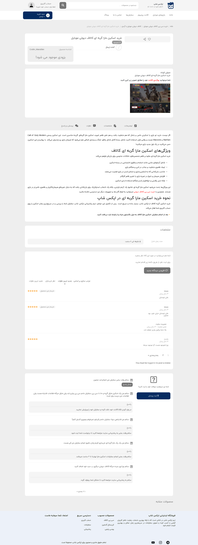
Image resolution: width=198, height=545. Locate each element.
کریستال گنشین (108, 525)
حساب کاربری (86, 520)
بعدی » (151, 355)
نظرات (89, 126)
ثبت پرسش (152, 396)
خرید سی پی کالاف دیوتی (144, 192)
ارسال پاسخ (127, 384)
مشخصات (108, 126)
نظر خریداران (50, 281)
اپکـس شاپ (158, 4)
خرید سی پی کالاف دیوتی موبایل (156, 26)
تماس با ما (117, 15)
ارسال (144, 39)
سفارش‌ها (130, 15)
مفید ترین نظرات (36, 281)
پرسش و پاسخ (67, 126)
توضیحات (128, 126)
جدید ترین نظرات (65, 281)
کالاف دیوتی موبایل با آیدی (131, 26)
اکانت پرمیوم (143, 15)
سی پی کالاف (109, 520)
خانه (171, 15)
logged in (152, 363)
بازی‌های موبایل (159, 15)
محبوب (149, 39)
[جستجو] (63, 5)
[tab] (130, 125)
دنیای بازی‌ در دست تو (155, 7)
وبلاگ (106, 15)
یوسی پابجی (109, 529)
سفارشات (87, 525)
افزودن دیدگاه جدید (156, 270)
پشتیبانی (87, 529)
